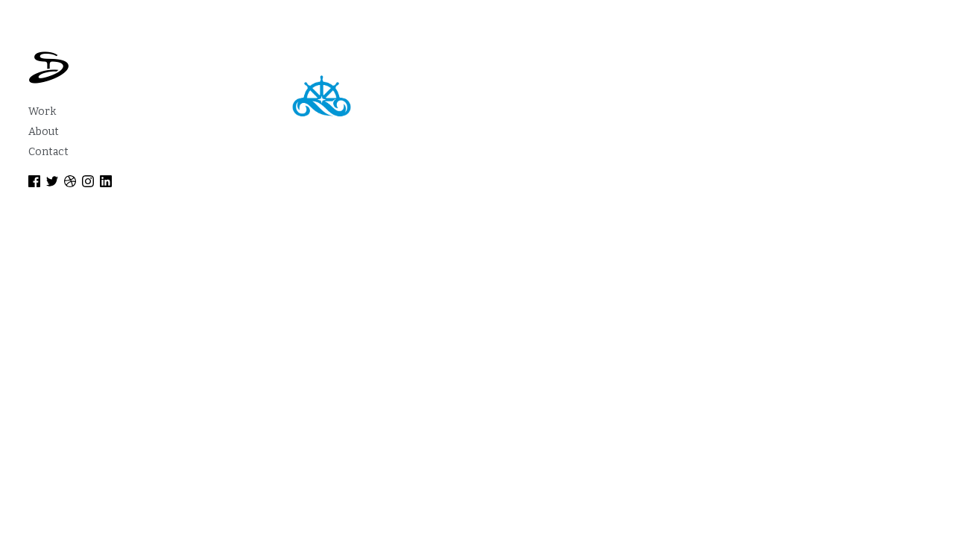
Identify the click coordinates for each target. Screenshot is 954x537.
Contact (48, 151)
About (43, 131)
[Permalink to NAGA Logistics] (321, 95)
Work (42, 111)
